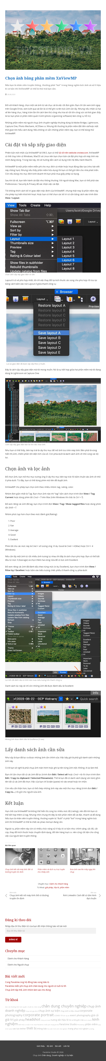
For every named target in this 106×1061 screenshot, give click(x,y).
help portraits (45, 1020)
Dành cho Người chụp (18, 964)
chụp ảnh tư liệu (67, 1011)
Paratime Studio (68, 1024)
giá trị (9, 1019)
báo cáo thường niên (12, 1007)
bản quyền (23, 1007)
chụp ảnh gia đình (32, 1011)
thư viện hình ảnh (53, 1029)
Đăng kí (13, 939)
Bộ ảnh (50, 1046)
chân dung (37, 1007)
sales (10, 1029)
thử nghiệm (63, 1029)
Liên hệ (66, 1046)
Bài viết (58, 1046)
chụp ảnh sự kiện (49, 1010)
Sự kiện (70, 1055)
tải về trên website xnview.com (73, 152)
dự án (68, 1016)
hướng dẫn (56, 1019)
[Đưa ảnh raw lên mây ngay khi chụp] (85, 856)
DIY (64, 1016)
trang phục (73, 1028)
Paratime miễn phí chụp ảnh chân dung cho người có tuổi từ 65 (35, 986)
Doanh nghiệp (58, 1055)
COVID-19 (58, 1015)
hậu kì (56, 887)
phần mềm (64, 887)
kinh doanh (88, 1020)
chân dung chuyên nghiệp (64, 1006)
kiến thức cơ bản (24, 1025)
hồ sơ (71, 1020)
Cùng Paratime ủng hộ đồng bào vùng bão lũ (27, 982)
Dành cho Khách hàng (58, 884)
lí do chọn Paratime (37, 1025)
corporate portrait (38, 1014)
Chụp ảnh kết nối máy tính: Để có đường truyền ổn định (19, 870)
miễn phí (47, 1025)
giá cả (95, 1015)
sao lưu (16, 1028)
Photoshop (81, 1025)
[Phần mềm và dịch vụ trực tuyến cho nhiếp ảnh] (52, 856)
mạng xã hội (55, 1025)
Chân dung (46, 1055)
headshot (32, 1019)
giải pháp (49, 887)
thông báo (42, 1028)
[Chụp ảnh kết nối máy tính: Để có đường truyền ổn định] (20, 856)
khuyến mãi (79, 1020)
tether (23, 1028)
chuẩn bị (30, 1007)
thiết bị (31, 1028)
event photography (80, 1015)
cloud (76, 1011)
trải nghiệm (84, 1028)
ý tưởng (91, 1029)
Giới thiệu (41, 1046)
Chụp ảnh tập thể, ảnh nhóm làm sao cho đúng (28, 989)
